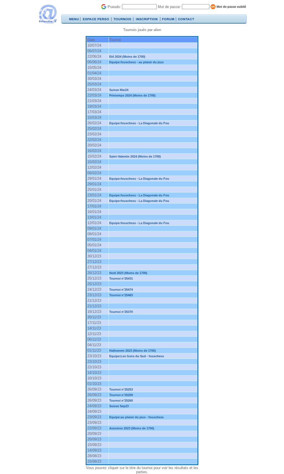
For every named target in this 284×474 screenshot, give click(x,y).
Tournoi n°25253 (121, 389)
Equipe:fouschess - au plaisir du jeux (136, 62)
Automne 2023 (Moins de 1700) (131, 428)
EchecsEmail (47, 14)
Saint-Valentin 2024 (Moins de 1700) (135, 156)
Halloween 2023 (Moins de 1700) (132, 350)
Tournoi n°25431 (121, 278)
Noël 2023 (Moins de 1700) (128, 273)
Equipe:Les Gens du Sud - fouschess (136, 356)
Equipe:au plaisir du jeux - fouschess (136, 417)
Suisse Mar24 (118, 90)
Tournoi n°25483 (121, 295)
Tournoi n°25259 (121, 395)
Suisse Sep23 (119, 406)
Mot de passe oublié (231, 6)
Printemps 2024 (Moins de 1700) (132, 95)
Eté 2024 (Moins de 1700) (127, 56)
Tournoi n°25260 (121, 400)
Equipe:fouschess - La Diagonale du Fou (139, 123)
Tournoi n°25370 (121, 311)
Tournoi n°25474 (121, 289)
